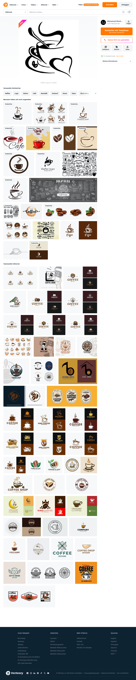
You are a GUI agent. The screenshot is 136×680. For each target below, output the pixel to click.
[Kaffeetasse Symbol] (15, 190)
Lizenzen (53, 638)
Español (114, 641)
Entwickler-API (23, 654)
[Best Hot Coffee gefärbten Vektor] (46, 230)
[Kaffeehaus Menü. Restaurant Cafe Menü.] (63, 190)
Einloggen (125, 5)
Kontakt (79, 641)
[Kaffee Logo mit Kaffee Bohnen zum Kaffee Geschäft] (62, 549)
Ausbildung (22, 651)
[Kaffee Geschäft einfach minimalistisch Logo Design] (65, 347)
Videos (33, 5)
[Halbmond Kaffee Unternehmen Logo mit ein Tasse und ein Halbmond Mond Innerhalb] (82, 506)
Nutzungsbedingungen (91, 673)
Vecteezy (21, 641)
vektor (25, 93)
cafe (34, 93)
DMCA (52, 641)
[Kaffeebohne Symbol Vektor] (64, 138)
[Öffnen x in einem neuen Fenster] (45, 673)
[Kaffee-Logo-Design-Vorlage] (14, 549)
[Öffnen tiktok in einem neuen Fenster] (41, 673)
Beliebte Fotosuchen (57, 651)
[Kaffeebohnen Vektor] (70, 211)
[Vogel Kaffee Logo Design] (14, 302)
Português (114, 644)
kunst (65, 93)
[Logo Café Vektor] (48, 164)
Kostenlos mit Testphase (116, 31)
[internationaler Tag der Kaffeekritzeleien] (79, 164)
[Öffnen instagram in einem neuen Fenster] (31, 673)
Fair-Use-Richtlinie (122, 673)
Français (114, 651)
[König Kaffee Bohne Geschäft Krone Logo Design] (50, 506)
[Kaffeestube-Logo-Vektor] (39, 250)
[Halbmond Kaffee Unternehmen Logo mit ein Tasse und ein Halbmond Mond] (18, 506)
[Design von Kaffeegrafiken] (86, 573)
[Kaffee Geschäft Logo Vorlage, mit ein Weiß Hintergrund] (50, 278)
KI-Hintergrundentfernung (27, 660)
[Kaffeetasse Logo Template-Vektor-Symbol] (17, 113)
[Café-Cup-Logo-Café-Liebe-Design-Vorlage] (13, 138)
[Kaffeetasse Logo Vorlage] (87, 138)
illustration (84, 93)
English (113, 638)
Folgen (128, 23)
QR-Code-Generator (25, 663)
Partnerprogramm (56, 644)
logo (16, 93)
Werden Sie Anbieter (84, 648)
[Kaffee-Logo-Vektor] (79, 230)
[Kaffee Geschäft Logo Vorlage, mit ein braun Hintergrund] (44, 347)
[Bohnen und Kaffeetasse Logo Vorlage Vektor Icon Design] (50, 113)
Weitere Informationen (110, 61)
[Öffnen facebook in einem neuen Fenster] (27, 673)
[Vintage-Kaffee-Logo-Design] (72, 396)
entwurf (55, 93)
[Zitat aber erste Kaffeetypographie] (31, 211)
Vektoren (12, 5)
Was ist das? (120, 56)
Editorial (44, 5)
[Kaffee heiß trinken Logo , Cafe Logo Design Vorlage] (18, 419)
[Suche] (123, 12)
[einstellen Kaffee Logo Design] (44, 371)
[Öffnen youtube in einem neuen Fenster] (48, 673)
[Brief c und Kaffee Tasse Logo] (83, 527)
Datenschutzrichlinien (108, 673)
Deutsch (114, 648)
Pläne (80, 5)
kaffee (7, 93)
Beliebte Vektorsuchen (58, 648)
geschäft (44, 93)
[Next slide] (93, 93)
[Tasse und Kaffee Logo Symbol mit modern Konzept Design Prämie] (24, 396)
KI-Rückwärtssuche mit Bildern (29, 657)
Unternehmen (23, 648)
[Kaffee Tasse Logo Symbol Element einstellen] (17, 347)
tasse (74, 93)
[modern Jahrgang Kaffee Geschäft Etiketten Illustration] (49, 484)
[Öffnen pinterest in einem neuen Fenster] (38, 673)
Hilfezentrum (81, 638)
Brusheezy (21, 638)
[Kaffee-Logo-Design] (29, 596)
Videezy (20, 644)
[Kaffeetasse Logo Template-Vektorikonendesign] (18, 164)
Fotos (24, 5)
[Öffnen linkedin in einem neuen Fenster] (34, 673)
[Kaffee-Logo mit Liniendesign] (50, 573)
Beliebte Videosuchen (58, 654)
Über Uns (80, 644)
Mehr (54, 5)
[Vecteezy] (5, 5)
